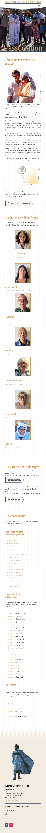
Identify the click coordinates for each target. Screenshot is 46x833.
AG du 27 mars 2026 (13, 587)
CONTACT (7, 801)
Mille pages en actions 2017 (15, 651)
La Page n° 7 (11, 631)
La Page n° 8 (11, 633)
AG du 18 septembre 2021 (15, 572)
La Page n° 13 (11, 654)
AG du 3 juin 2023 (12, 578)
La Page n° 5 (11, 625)
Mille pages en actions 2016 (15, 648)
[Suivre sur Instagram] (11, 825)
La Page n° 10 (11, 639)
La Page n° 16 (11, 671)
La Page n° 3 (11, 619)
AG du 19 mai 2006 (13, 546)
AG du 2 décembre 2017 (14, 560)
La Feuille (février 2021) (14, 662)
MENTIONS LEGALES (18, 801)
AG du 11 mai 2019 (13, 566)
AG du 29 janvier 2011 (14, 555)
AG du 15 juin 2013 (13, 558)
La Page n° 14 (11, 657)
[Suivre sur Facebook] (6, 825)
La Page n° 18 (11, 677)
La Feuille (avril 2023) (14, 668)
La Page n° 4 (11, 622)
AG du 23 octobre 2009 (14, 552)
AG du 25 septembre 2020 (15, 569)
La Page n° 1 (11, 613)
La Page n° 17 (11, 674)
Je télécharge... (14, 480)
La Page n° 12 (11, 645)
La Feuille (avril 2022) (14, 665)
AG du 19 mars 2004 (13, 540)
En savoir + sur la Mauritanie (19, 203)
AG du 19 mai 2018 (13, 563)
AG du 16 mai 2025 (13, 584)
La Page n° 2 (11, 616)
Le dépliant (10, 703)
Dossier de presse (12, 716)
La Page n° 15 (11, 660)
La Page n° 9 (11, 636)
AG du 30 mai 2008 (13, 549)
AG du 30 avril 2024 (13, 581)
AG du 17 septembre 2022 (15, 575)
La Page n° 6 (11, 628)
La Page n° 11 (11, 642)
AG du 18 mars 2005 (13, 543)
